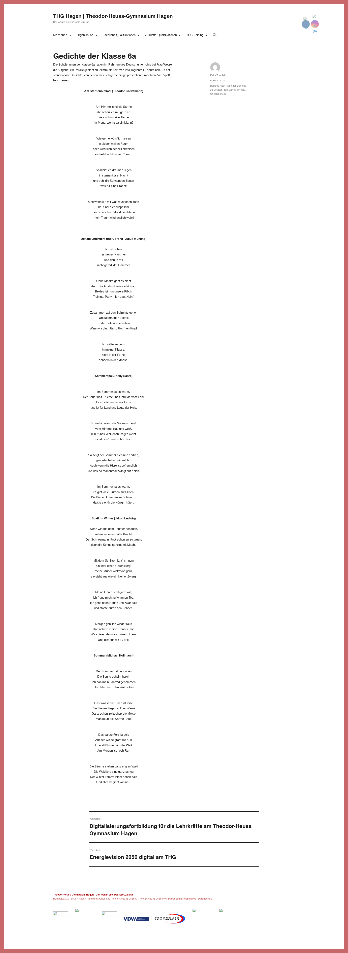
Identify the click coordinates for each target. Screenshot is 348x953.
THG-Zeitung (194, 35)
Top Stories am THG (235, 89)
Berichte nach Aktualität (223, 85)
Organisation (85, 35)
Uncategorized (218, 93)
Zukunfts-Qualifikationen (161, 35)
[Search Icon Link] (214, 35)
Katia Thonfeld (218, 75)
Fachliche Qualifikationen (119, 35)
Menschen (60, 35)
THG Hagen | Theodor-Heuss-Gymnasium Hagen (113, 16)
